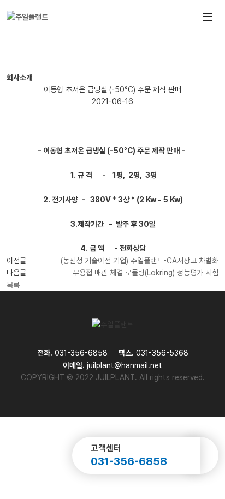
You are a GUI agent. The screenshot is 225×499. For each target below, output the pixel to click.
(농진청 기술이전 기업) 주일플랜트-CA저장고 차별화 (139, 260)
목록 (13, 285)
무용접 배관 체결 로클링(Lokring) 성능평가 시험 (145, 272)
